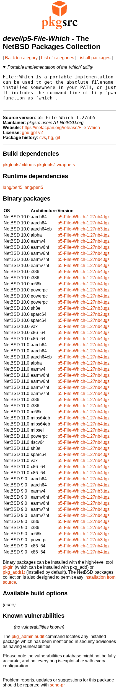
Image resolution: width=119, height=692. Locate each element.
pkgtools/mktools (19, 164)
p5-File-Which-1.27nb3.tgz (84, 229)
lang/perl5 (12, 187)
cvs (42, 137)
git (57, 137)
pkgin (8, 567)
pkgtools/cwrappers (56, 164)
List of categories (57, 57)
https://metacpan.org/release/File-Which (61, 127)
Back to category (21, 57)
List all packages (93, 57)
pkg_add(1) (14, 572)
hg (50, 137)
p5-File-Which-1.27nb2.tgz (84, 314)
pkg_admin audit (28, 636)
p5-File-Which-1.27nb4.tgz (84, 216)
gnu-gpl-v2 (32, 132)
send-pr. (58, 685)
